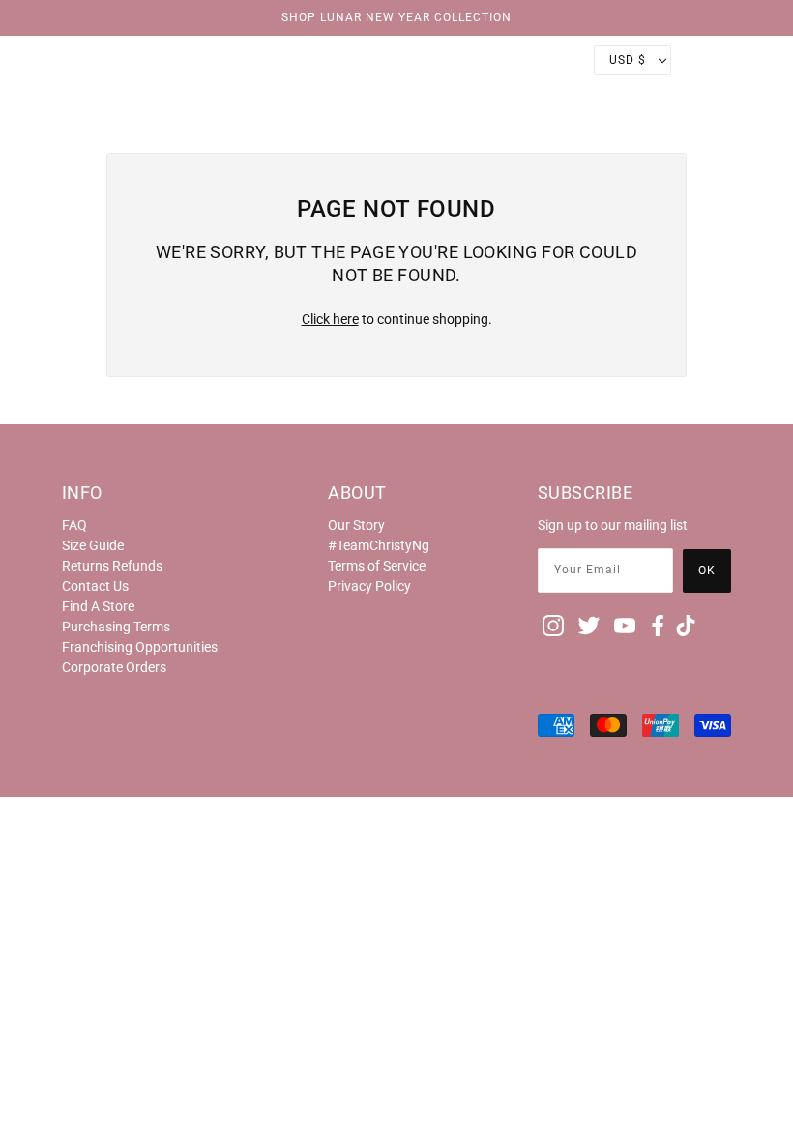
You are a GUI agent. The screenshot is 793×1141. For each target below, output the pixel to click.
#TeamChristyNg (378, 545)
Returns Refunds (112, 565)
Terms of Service (377, 565)
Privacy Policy (369, 586)
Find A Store (98, 606)
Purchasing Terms (116, 626)
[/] (396, 60)
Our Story (356, 525)
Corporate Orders (114, 667)
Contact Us (95, 586)
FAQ (74, 525)
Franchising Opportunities (140, 647)
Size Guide (93, 545)
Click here (330, 319)
